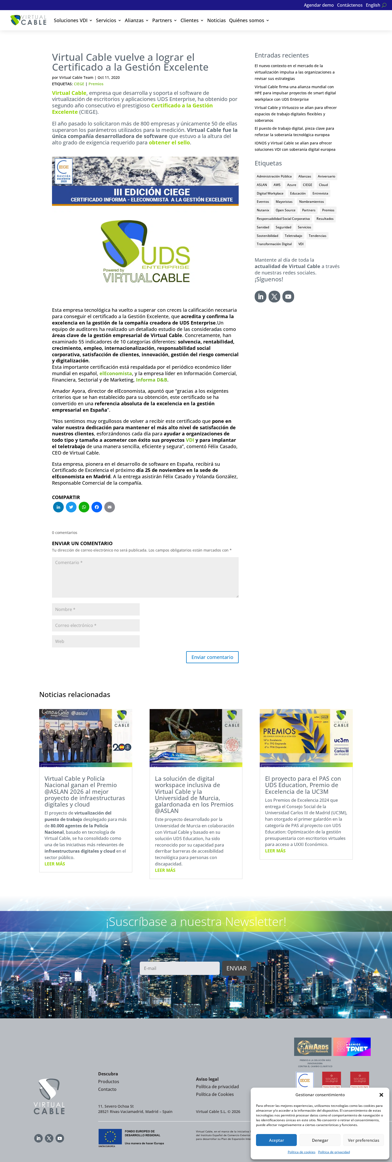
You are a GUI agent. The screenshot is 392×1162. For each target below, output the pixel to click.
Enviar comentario (212, 657)
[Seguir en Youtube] (288, 296)
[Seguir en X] (274, 296)
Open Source (285, 210)
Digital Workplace (270, 193)
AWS (277, 185)
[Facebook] (96, 507)
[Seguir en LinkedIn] (260, 296)
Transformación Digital (274, 244)
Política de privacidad (334, 1152)
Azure (291, 185)
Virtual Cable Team (76, 77)
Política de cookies (301, 1152)
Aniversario (326, 176)
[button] (381, 1095)
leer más (55, 864)
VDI (190, 440)
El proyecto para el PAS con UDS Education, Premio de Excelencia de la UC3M (303, 784)
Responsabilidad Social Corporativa (283, 218)
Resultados (325, 218)
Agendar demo (319, 5)
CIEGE (79, 83)
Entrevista (320, 193)
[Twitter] (71, 507)
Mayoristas (284, 201)
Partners (162, 20)
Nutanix (263, 210)
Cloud (323, 185)
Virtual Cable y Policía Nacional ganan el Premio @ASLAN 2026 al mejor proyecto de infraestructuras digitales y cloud (85, 791)
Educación (298, 193)
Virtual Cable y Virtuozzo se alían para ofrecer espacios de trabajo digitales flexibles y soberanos (296, 114)
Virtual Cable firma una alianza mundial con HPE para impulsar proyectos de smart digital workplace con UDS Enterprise (295, 93)
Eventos (263, 201)
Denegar (320, 1140)
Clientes (190, 20)
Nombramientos (311, 201)
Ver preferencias (363, 1140)
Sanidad (263, 227)
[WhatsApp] (84, 507)
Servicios (106, 20)
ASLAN (262, 185)
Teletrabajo (293, 235)
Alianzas (134, 20)
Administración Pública (274, 176)
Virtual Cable (69, 92)
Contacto (107, 1089)
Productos (108, 1081)
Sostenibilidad (267, 235)
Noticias (216, 20)
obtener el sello (169, 142)
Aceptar (276, 1140)
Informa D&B (151, 379)
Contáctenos (350, 5)
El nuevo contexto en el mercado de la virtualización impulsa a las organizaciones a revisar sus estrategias (295, 72)
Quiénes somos (246, 20)
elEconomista (115, 373)
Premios (96, 83)
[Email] (109, 507)
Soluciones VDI (70, 20)
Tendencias (317, 235)
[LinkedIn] (58, 507)
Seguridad (283, 227)
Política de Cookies (215, 1094)
